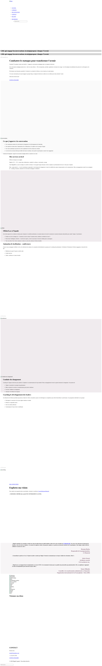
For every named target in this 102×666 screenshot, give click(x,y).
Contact (14, 14)
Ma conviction (16, 12)
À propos (14, 10)
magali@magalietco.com (14, 653)
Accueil (14, 8)
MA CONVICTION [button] (13, 484)
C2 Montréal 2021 (66, 543)
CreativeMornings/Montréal (43, 491)
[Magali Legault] (51, 3)
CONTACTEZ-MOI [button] (14, 80)
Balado (14, 16)
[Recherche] (7, 664)
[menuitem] (52, 8)
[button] (15, 19)
